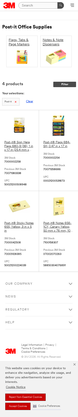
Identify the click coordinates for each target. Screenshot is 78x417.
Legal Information (31, 345)
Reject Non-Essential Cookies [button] (25, 397)
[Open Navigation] (72, 5)
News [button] (10, 296)
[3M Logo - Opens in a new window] (9, 5)
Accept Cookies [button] (18, 406)
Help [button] (10, 322)
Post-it (8, 102)
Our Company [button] (19, 284)
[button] (46, 406)
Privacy (49, 345)
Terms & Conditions (33, 348)
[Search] (60, 5)
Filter (64, 84)
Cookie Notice (16, 387)
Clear (29, 101)
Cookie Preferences (33, 352)
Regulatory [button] (17, 309)
